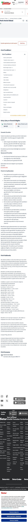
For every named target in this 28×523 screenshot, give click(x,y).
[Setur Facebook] (7, 398)
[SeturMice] (5, 479)
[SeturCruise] (16, 479)
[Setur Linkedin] (2, 407)
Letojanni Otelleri (7, 8)
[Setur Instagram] (2, 398)
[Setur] (6, 3)
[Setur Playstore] (20, 404)
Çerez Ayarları (3, 458)
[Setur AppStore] (20, 400)
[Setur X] (7, 402)
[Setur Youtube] (2, 402)
